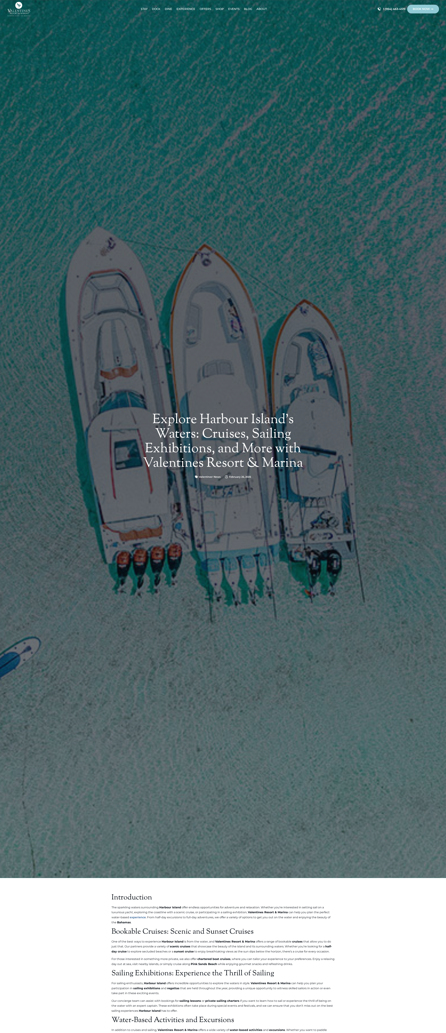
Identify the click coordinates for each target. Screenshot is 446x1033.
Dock (156, 9)
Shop (220, 9)
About (261, 9)
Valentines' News (210, 476)
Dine (168, 9)
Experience (185, 9)
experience (138, 917)
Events (234, 9)
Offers (205, 9)
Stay (144, 9)
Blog (248, 9)
